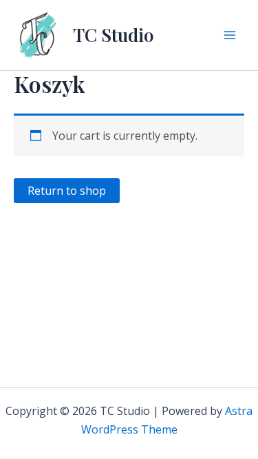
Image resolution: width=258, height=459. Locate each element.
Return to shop (67, 190)
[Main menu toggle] (229, 35)
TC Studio (113, 35)
